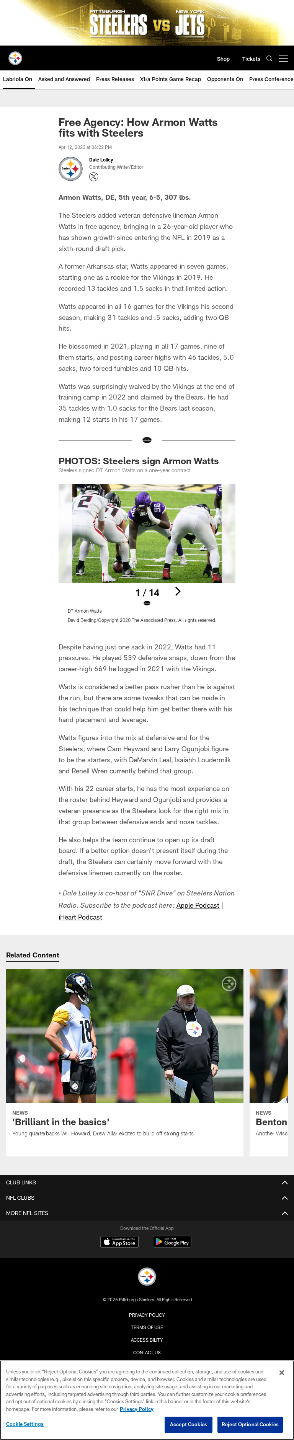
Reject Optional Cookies (250, 1424)
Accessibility (147, 1339)
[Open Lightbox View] (147, 558)
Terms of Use (147, 1327)
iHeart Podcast (80, 917)
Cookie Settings (25, 1424)
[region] (147, 1400)
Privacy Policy (147, 1315)
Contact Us (147, 1352)
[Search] (269, 58)
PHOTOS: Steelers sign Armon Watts (139, 460)
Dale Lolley (101, 159)
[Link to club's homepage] (15, 55)
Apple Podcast (197, 905)
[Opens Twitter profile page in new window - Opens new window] (93, 176)
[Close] (281, 1372)
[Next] (177, 591)
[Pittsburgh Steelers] (147, 1277)
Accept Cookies (188, 1424)
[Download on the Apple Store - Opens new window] (119, 1242)
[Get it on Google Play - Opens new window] (172, 1245)
